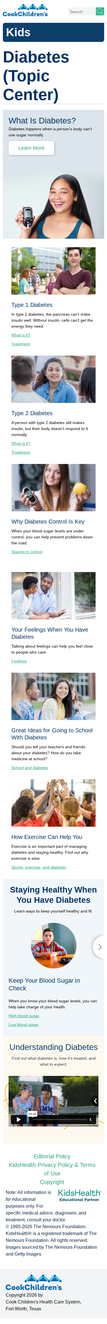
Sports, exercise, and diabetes (38, 867)
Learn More (31, 148)
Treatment (20, 344)
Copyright (52, 1182)
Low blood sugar (24, 1024)
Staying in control (27, 552)
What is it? (20, 335)
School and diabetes (29, 767)
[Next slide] (98, 947)
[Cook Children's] (26, 10)
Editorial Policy (52, 1156)
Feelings (19, 661)
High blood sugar (24, 1015)
